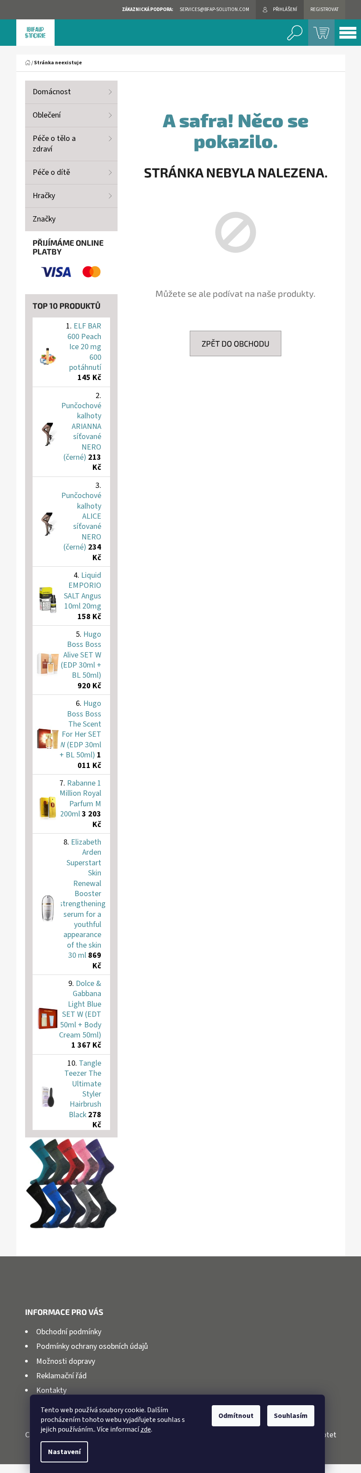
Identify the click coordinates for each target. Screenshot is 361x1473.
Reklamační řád (61, 1375)
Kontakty (51, 1390)
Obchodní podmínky (68, 1331)
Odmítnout (236, 1416)
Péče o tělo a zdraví (54, 144)
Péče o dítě (51, 172)
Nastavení (64, 1452)
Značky (44, 219)
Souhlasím (291, 1416)
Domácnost (52, 91)
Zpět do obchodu (235, 343)
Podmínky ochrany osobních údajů (92, 1346)
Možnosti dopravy (65, 1361)
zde (145, 1429)
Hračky (44, 195)
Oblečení (47, 115)
